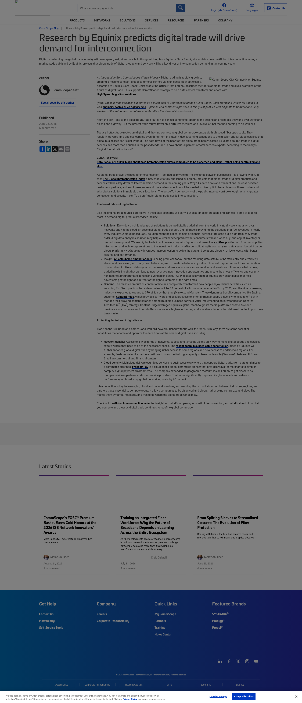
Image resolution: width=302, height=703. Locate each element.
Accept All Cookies (243, 696)
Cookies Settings (218, 696)
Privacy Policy (130, 699)
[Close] (296, 696)
